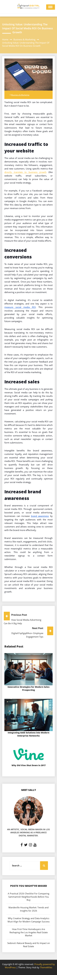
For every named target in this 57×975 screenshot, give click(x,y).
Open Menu (50, 7)
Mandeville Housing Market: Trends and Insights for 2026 (28, 909)
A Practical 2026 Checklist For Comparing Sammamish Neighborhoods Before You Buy (28, 896)
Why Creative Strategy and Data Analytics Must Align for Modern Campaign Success (29, 920)
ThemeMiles (46, 967)
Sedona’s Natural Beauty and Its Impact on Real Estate (28, 945)
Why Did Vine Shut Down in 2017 (29, 765)
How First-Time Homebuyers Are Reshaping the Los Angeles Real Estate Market (29, 932)
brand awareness (40, 516)
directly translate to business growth (25, 172)
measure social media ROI (20, 307)
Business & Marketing (20, 95)
